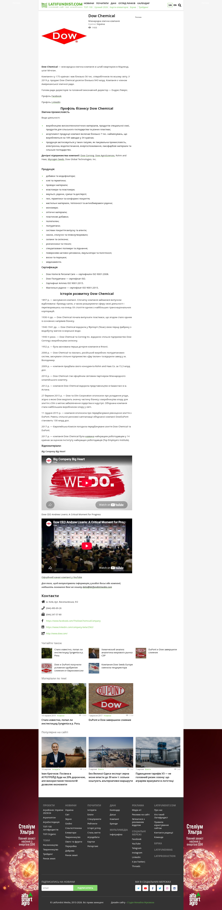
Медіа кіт (137, 810)
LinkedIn (55, 102)
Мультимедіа (119, 829)
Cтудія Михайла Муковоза (140, 902)
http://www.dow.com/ (57, 633)
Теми (46, 840)
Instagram (137, 852)
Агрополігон (49, 817)
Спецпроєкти (94, 819)
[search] (179, 5)
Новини (60, 715)
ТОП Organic (49, 834)
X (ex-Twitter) (138, 861)
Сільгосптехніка (73, 828)
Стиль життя (93, 832)
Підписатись (85, 887)
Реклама (138, 805)
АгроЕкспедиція (51, 822)
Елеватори (70, 832)
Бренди (114, 823)
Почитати (94, 805)
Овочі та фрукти (73, 841)
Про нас (158, 810)
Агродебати (93, 837)
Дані (113, 805)
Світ (67, 814)
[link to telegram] (138, 888)
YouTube (136, 843)
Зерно (68, 819)
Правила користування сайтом (161, 825)
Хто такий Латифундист (161, 816)
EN (175, 5)
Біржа (158, 843)
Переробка (71, 846)
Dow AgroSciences (104, 155)
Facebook (56, 96)
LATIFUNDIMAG (163, 849)
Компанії (114, 819)
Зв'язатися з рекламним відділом (138, 822)
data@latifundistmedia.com (97, 587)
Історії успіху (94, 828)
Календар (115, 810)
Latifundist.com (165, 805)
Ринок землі (49, 858)
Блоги (101, 769)
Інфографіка (116, 834)
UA (170, 5)
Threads (136, 866)
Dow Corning (87, 155)
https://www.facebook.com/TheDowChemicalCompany (73, 620)
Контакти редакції (163, 832)
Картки (91, 841)
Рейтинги (92, 823)
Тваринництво (50, 849)
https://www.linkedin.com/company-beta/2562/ (69, 627)
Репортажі (92, 846)
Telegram (136, 848)
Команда (158, 837)
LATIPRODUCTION (164, 856)
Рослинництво (50, 845)
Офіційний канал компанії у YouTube (62, 577)
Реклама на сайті (141, 814)
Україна (69, 810)
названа (89, 436)
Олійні (68, 823)
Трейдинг (48, 854)
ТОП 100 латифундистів (50, 828)
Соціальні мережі (139, 833)
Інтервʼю (56, 769)
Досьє (113, 814)
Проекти (49, 805)
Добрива (69, 850)
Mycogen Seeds (56, 159)
